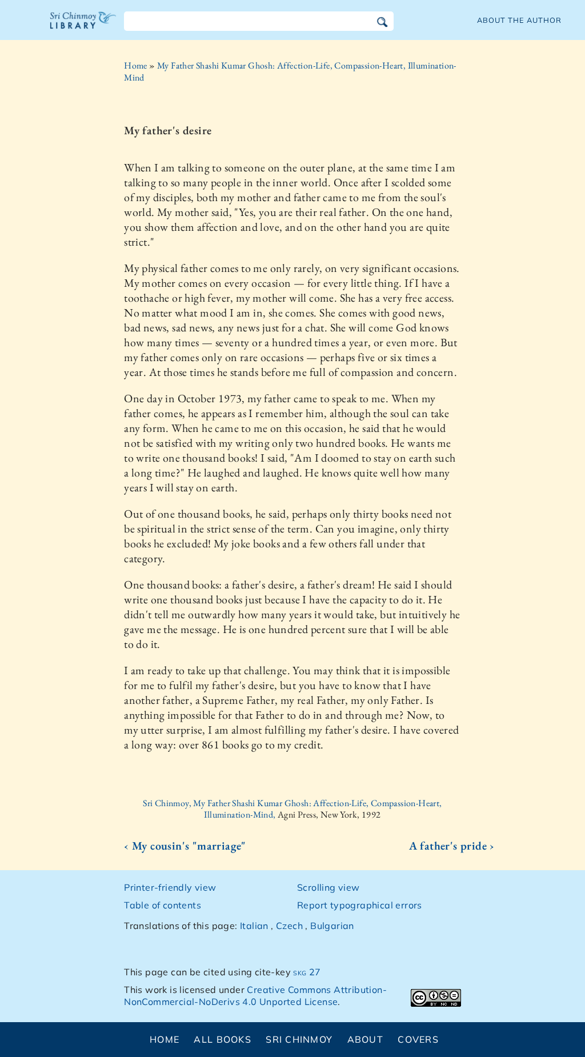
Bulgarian (332, 925)
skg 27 (306, 972)
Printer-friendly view (170, 887)
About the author (519, 20)
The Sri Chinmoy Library (83, 27)
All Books (222, 1039)
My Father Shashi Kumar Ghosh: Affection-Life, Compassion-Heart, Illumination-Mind (290, 71)
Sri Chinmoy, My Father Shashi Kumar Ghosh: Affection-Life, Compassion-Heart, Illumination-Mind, (292, 809)
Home (135, 65)
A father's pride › (452, 845)
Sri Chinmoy (299, 1039)
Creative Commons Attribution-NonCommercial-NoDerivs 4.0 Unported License (255, 995)
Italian (254, 925)
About (365, 1039)
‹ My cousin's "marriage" (185, 845)
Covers (418, 1039)
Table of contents (162, 905)
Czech (289, 925)
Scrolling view (328, 887)
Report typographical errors (359, 905)
